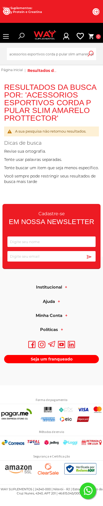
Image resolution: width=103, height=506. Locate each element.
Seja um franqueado (52, 359)
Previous (7, 11)
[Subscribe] (89, 257)
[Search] (94, 56)
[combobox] (51, 54)
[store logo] (43, 36)
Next (96, 11)
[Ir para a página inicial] (12, 70)
